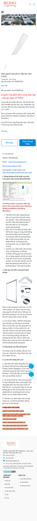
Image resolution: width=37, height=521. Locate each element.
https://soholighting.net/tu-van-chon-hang (17, 172)
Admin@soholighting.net (17, 162)
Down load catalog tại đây (11, 166)
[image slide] (18, 19)
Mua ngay (9, 143)
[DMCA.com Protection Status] (9, 471)
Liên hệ (4, 85)
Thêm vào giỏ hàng (27, 143)
